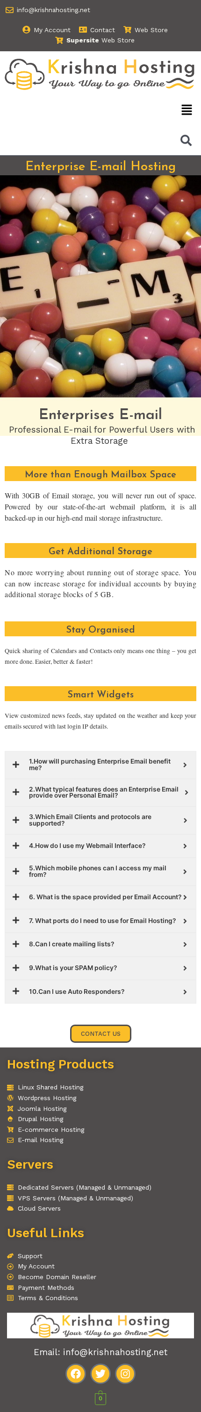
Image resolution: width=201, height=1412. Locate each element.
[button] (187, 110)
